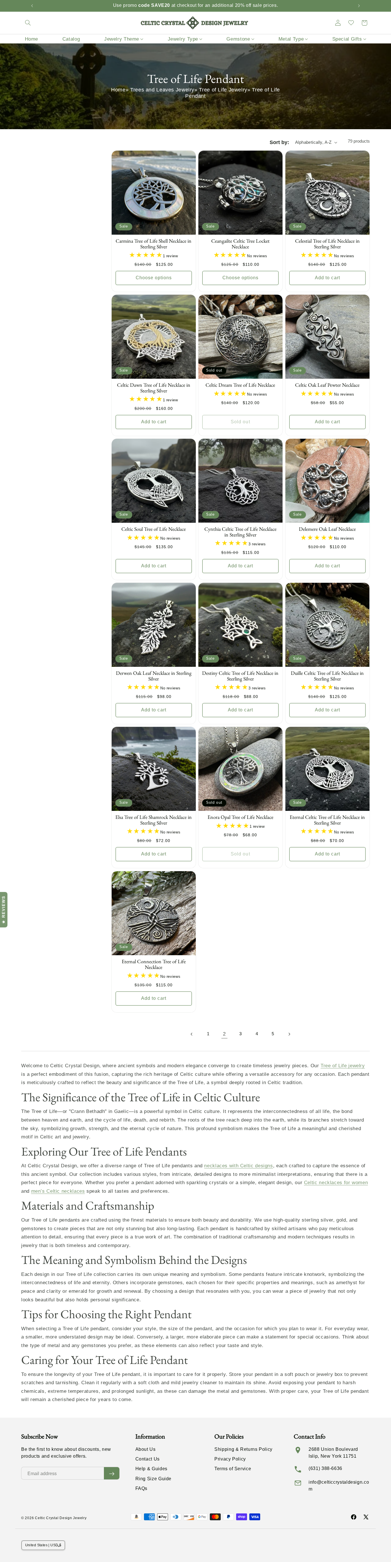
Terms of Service (232, 1469)
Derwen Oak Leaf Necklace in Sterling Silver (153, 676)
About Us (145, 1449)
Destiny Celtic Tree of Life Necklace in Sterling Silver (240, 676)
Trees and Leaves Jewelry (162, 90)
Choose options (153, 277)
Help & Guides (151, 1469)
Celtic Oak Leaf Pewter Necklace (327, 385)
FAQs (141, 1488)
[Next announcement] (359, 5)
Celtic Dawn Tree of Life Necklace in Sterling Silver (153, 388)
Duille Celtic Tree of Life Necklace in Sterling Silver (327, 676)
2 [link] (224, 1034)
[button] (27, 22)
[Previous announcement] (32, 5)
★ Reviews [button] (3, 909)
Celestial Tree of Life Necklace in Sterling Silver (327, 244)
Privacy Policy (230, 1459)
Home (118, 90)
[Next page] (289, 1034)
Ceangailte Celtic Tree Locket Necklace (240, 244)
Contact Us (147, 1459)
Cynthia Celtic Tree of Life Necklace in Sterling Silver (240, 532)
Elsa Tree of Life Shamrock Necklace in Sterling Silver (153, 820)
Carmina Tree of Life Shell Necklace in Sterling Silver (153, 244)
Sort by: (279, 142)
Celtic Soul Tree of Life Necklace (153, 529)
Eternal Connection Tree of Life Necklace (153, 964)
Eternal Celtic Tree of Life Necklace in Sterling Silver (327, 820)
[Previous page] (191, 1034)
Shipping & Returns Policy (243, 1449)
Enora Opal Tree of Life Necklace (240, 817)
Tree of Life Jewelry (223, 90)
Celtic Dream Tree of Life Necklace (240, 385)
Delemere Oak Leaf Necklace (327, 529)
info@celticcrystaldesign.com (339, 1485)
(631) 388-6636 (325, 1468)
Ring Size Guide (153, 1478)
